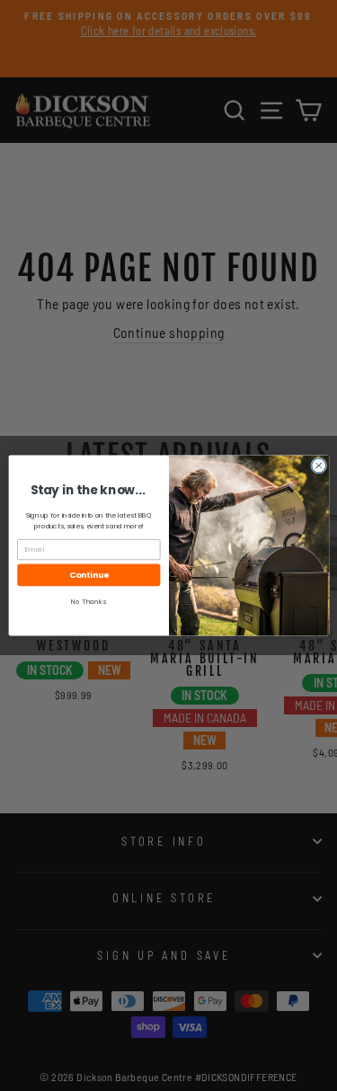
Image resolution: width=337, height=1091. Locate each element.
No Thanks (88, 603)
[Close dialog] (318, 465)
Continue (88, 575)
